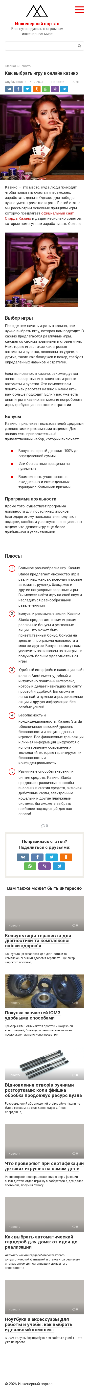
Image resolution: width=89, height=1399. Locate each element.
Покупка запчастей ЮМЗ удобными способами (33, 1015)
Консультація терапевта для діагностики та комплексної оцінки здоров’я (38, 941)
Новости (57, 82)
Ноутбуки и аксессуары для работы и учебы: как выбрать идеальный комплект (38, 1324)
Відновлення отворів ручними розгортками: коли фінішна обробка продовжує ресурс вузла (43, 1090)
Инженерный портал (37, 23)
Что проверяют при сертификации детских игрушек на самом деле (44, 1166)
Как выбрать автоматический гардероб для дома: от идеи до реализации (41, 1242)
